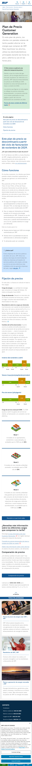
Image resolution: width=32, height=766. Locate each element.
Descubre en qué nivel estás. (16, 518)
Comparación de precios (16, 575)
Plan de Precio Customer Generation (10, 9)
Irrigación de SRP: (11, 716)
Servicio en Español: (12, 719)
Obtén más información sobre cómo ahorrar (15, 547)
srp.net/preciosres (21, 163)
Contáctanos (6, 708)
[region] (16, 743)
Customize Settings (16, 752)
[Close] (30, 723)
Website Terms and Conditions (8, 749)
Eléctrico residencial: (12, 711)
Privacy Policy (22, 747)
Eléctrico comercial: (12, 713)
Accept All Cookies (16, 761)
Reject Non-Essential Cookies (16, 756)
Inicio (3, 7)
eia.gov (16, 268)
